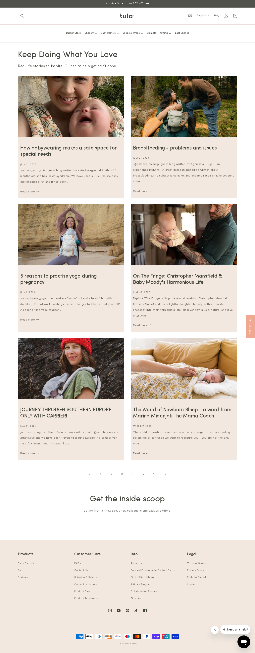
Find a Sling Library (142, 577)
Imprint (191, 584)
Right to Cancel (196, 577)
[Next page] (165, 474)
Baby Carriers (26, 563)
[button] (22, 16)
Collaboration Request (144, 591)
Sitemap (135, 598)
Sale (20, 570)
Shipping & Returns (86, 577)
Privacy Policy (195, 570)
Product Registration (86, 598)
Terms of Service (197, 563)
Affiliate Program (141, 584)
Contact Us (81, 570)
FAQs (77, 563)
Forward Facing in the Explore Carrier (153, 570)
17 (154, 474)
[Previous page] (89, 474)
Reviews (22, 577)
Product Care (82, 591)
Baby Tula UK (131, 644)
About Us (136, 563)
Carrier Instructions (86, 584)
